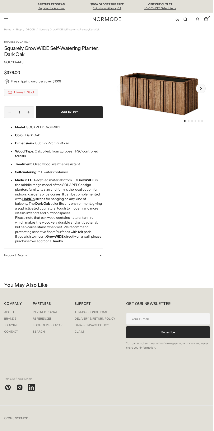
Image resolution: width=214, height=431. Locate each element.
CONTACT (11, 331)
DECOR (30, 29)
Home (7, 29)
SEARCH (85, 331)
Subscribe (46, 371)
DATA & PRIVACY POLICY (183, 325)
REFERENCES (88, 318)
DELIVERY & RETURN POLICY (186, 318)
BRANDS (10, 318)
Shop (19, 29)
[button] (6, 19)
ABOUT (9, 312)
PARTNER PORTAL (91, 312)
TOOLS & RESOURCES (94, 325)
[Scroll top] (206, 426)
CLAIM (171, 331)
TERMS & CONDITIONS (182, 312)
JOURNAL (11, 325)
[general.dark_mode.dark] (174, 19)
